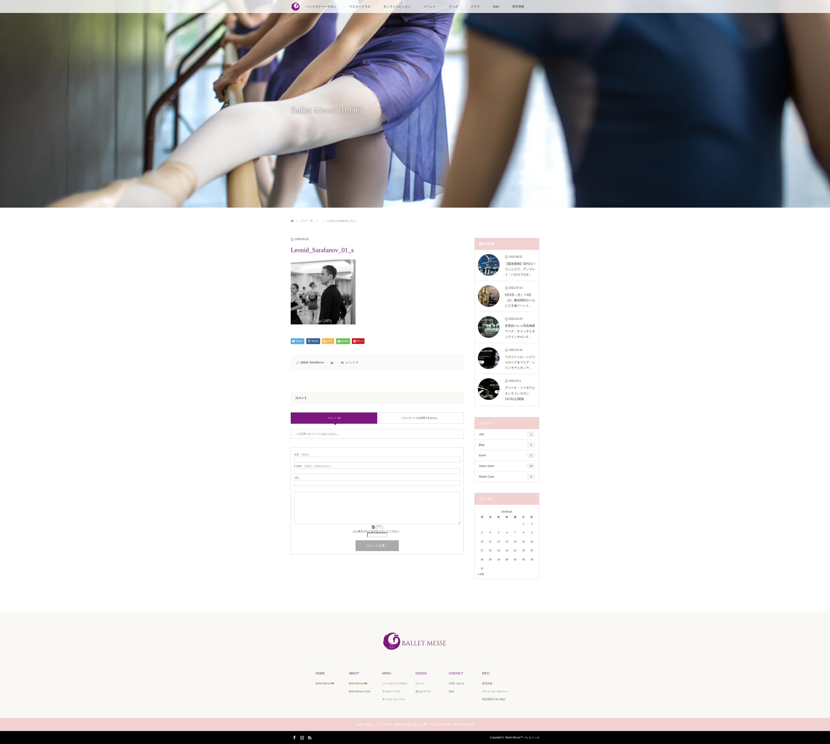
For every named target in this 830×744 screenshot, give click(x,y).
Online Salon (505, 466)
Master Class (505, 476)
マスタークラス (359, 6)
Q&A (496, 6)
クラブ (475, 6)
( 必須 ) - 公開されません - (313, 466)
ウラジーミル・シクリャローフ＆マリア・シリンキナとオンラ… (520, 362)
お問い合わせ (456, 683)
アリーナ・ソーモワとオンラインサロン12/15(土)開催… (520, 393)
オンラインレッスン (397, 6)
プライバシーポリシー (495, 691)
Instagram (301, 737)
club (505, 434)
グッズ (453, 6)
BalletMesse (317, 362)
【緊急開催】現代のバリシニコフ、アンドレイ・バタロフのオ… (520, 269)
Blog (505, 444)
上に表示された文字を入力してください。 (377, 531)
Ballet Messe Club (359, 691)
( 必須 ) (301, 454)
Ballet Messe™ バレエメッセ (522, 737)
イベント (430, 6)
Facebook (294, 737)
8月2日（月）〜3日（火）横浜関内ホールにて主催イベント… (520, 300)
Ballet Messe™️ (325, 683)
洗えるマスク (423, 691)
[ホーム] (292, 215)
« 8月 (481, 574)
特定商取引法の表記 (493, 699)
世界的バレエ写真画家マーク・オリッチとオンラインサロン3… (520, 331)
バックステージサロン (321, 6)
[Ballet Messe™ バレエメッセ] (415, 651)
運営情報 (518, 6)
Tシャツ (420, 683)
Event (505, 455)
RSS (309, 737)
